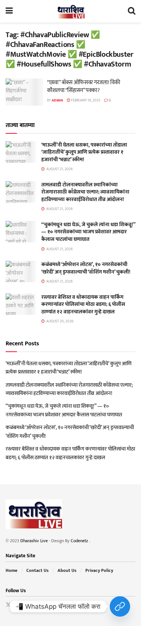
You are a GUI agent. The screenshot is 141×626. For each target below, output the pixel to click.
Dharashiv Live (34, 540)
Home (11, 570)
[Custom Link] (120, 606)
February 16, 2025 (85, 100)
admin (57, 100)
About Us (67, 570)
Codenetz (80, 540)
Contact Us (37, 570)
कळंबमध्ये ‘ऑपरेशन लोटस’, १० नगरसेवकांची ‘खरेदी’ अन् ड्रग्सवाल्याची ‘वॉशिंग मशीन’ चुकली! (85, 268)
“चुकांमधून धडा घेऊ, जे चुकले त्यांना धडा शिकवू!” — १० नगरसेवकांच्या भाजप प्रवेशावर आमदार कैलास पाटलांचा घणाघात (88, 231)
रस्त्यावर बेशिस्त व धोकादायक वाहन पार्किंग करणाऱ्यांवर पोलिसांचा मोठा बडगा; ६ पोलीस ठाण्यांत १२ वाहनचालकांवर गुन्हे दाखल (83, 304)
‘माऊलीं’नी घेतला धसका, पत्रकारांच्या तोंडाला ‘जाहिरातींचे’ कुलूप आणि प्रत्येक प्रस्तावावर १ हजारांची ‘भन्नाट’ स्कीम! (84, 152)
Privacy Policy (99, 570)
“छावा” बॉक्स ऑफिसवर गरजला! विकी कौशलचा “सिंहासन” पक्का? (83, 86)
